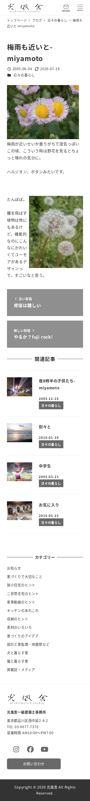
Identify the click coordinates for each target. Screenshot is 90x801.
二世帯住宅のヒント (23, 593)
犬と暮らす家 (17, 652)
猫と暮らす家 (17, 661)
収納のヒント (17, 618)
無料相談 (66, 10)
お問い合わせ (33, 763)
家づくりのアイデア (23, 635)
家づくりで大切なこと (24, 576)
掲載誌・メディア (21, 669)
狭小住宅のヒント (21, 585)
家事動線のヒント (21, 602)
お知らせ (14, 568)
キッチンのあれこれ (23, 610)
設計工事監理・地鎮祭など (28, 644)
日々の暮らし (24, 75)
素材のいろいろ (19, 627)
